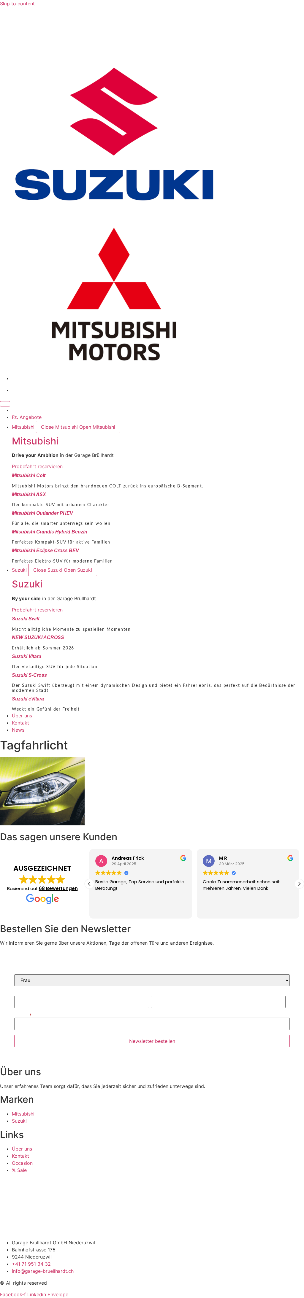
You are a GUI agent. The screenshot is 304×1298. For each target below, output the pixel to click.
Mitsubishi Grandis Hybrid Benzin (49, 531)
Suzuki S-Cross (29, 675)
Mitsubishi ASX (29, 494)
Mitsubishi (35, 441)
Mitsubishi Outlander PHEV (42, 513)
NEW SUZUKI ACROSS (38, 637)
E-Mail (21, 1015)
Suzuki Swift (25, 618)
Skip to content (17, 4)
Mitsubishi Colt (28, 475)
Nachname (163, 993)
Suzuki (27, 584)
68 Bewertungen (58, 888)
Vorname (24, 993)
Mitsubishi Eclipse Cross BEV (45, 550)
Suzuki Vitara (26, 656)
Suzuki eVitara (28, 698)
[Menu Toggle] (5, 403)
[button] (299, 883)
